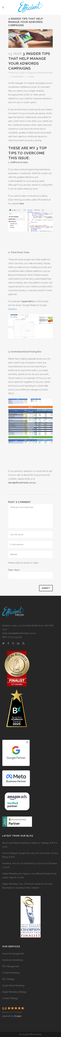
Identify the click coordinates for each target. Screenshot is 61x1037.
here (22, 203)
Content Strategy (10, 998)
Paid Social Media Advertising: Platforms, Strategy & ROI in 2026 (29, 845)
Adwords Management (13, 953)
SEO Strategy (8, 979)
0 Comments (16, 76)
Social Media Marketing (13, 985)
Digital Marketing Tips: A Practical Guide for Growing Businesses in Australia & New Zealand (27, 886)
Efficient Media (45, 73)
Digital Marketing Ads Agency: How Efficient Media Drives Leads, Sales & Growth (29, 875)
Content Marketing (11, 973)
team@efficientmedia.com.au (22, 482)
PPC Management (10, 966)
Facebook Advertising (12, 960)
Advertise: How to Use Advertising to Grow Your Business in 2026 (29, 865)
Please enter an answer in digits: (23, 563)
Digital (31, 73)
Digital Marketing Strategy (14, 992)
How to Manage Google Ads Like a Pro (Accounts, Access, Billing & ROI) (30, 855)
